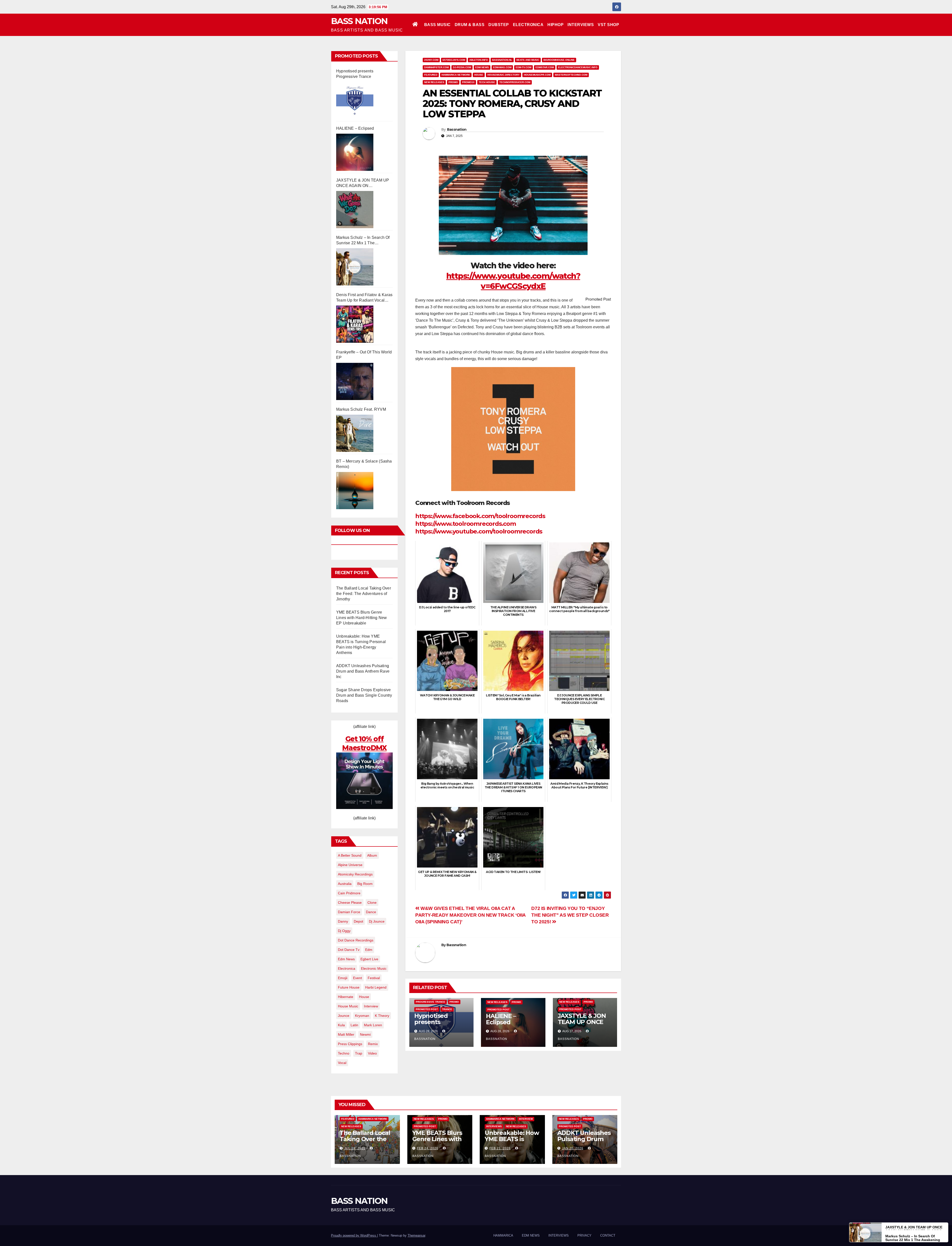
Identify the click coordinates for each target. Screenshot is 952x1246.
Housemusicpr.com (537, 74)
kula (341, 1025)
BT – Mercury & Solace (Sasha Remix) (364, 464)
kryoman (362, 1016)
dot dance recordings (355, 940)
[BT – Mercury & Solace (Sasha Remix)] (354, 490)
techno (343, 1053)
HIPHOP (555, 25)
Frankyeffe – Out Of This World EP (364, 355)
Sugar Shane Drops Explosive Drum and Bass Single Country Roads (364, 695)
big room (365, 884)
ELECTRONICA (528, 25)
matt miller (346, 1034)
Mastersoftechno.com (571, 74)
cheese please (350, 902)
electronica (346, 968)
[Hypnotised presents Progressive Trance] (354, 100)
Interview (526, 1119)
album (372, 855)
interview (371, 1006)
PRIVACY (584, 1235)
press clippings (350, 1044)
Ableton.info (478, 60)
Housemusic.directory (503, 74)
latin (354, 1025)
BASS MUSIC (437, 25)
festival (374, 978)
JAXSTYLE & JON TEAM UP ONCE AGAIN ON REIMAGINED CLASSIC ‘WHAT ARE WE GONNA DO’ (363, 183)
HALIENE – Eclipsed (355, 128)
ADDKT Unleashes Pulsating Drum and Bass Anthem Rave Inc (362, 671)
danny (343, 921)
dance (371, 912)
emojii (342, 978)
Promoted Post (427, 1009)
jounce (343, 1016)
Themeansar (416, 1235)
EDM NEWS (482, 67)
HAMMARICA (503, 1235)
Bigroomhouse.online (559, 60)
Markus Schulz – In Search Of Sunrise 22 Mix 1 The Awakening (363, 240)
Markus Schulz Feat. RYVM (361, 409)
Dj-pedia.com (462, 67)
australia (345, 884)
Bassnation (457, 129)
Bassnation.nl (502, 60)
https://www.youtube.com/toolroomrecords (478, 531)
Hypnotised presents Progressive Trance (354, 74)
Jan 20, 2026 (572, 1148)
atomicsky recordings (355, 874)
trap (358, 1053)
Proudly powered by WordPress (354, 1235)
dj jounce (377, 921)
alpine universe (350, 865)
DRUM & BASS (470, 25)
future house (348, 987)
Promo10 (468, 82)
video (372, 1053)
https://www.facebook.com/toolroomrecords (480, 516)
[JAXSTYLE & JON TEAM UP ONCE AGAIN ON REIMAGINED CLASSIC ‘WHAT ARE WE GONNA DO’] (354, 209)
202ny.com (431, 60)
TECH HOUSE (487, 82)
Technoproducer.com (514, 82)
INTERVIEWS (580, 25)
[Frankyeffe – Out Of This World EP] (354, 381)
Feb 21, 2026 (500, 1148)
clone (372, 902)
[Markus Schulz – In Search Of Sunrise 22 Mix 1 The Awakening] (354, 266)
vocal (342, 1063)
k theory (382, 1016)
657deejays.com (454, 60)
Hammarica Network (456, 74)
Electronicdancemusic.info (577, 67)
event (357, 978)
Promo (453, 82)
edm (368, 950)
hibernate (345, 997)
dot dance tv (348, 950)
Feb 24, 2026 (427, 1148)
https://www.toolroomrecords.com (465, 523)
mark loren (373, 1025)
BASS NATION (359, 21)
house (364, 997)
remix (373, 1044)
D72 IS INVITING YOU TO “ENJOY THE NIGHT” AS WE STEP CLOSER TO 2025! (570, 915)
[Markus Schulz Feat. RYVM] (354, 433)
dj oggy (344, 931)
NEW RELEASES (434, 82)
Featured (430, 74)
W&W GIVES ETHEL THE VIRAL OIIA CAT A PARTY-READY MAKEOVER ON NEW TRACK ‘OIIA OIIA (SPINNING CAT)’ (470, 915)
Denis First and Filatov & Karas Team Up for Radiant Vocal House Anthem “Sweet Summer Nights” (364, 298)
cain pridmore (349, 893)
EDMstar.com (545, 67)
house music (348, 1006)
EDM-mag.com (502, 67)
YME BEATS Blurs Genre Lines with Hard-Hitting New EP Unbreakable (361, 617)
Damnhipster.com (436, 67)
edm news (346, 959)
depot (358, 921)
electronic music (374, 968)
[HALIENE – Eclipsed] (354, 152)
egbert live (369, 959)
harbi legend (376, 987)
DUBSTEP (498, 25)
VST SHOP (608, 25)
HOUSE (478, 74)
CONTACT (607, 1235)
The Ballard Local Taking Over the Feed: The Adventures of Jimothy (363, 593)
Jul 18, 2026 (354, 1148)
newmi (365, 1034)
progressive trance (430, 1001)
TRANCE (447, 1009)
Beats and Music (527, 60)
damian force (349, 912)
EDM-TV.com (523, 67)
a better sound (349, 855)
